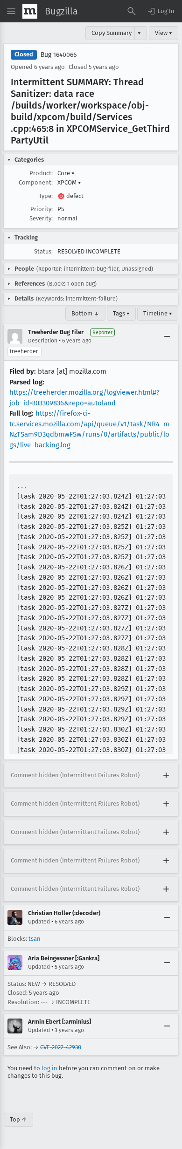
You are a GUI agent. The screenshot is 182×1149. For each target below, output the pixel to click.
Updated (39, 921)
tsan (34, 938)
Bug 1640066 (59, 55)
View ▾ (163, 32)
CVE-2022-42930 (60, 1047)
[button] (160, 11)
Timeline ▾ (157, 313)
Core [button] (66, 173)
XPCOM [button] (69, 182)
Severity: (41, 218)
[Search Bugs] (131, 11)
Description (42, 340)
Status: (43, 251)
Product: (41, 173)
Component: (36, 182)
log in (49, 1068)
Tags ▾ (121, 313)
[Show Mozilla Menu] (29, 11)
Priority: (41, 208)
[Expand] (166, 775)
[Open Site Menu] (11, 11)
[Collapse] (167, 336)
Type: (46, 195)
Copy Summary (111, 32)
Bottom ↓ (85, 313)
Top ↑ (18, 1119)
